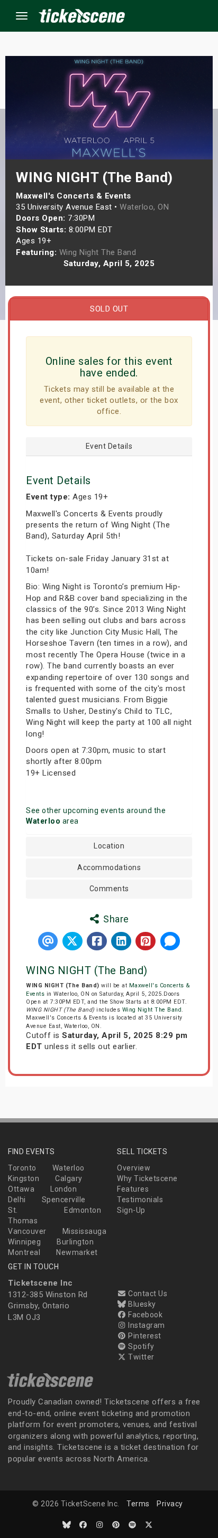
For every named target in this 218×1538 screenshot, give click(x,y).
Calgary (69, 1178)
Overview (133, 1168)
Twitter (140, 1357)
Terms (138, 1503)
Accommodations (109, 868)
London (63, 1189)
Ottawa (21, 1189)
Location (109, 846)
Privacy (170, 1503)
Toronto (22, 1168)
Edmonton (82, 1210)
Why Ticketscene (147, 1178)
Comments (109, 889)
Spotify (140, 1346)
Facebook (144, 1314)
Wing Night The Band (152, 1009)
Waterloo (68, 1168)
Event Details (109, 446)
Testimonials (140, 1199)
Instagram (145, 1325)
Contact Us (146, 1293)
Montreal (24, 1252)
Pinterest (143, 1336)
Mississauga (84, 1231)
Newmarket (77, 1252)
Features (133, 1189)
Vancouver (27, 1231)
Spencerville (64, 1199)
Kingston (23, 1178)
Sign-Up (131, 1210)
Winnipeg (24, 1242)
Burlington (75, 1242)
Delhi (17, 1199)
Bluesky (141, 1304)
